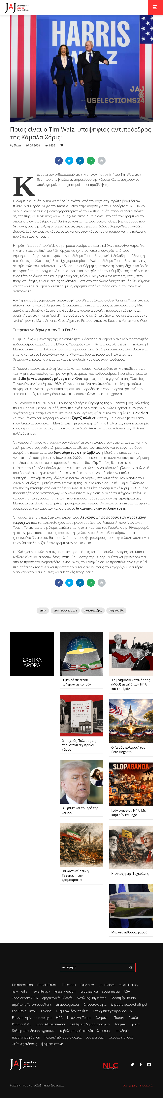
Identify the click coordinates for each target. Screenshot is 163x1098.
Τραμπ (135, 1024)
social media (111, 991)
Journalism (107, 985)
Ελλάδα (46, 1011)
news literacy (41, 991)
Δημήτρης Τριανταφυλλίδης (32, 1004)
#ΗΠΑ (43, 610)
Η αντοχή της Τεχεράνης (130, 873)
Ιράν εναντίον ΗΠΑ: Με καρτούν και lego (128, 812)
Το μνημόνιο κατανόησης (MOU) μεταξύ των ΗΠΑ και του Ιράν (130, 684)
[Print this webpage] (102, 161)
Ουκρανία (102, 1017)
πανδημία (123, 1031)
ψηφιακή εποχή (52, 1044)
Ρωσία (133, 1017)
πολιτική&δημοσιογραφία (63, 1037)
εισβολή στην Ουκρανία (76, 1031)
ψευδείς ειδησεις (121, 1037)
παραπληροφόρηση (26, 1037)
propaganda (89, 991)
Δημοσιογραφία (94, 1004)
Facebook (69, 985)
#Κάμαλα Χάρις (93, 610)
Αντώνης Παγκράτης (91, 998)
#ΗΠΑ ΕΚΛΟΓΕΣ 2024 (65, 610)
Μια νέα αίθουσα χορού (129, 932)
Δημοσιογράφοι (67, 1004)
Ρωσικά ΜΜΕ (21, 1024)
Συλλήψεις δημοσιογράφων (90, 1024)
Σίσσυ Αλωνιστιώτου (51, 1024)
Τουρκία (120, 1024)
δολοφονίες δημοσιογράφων (33, 1031)
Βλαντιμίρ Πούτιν (123, 998)
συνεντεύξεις (95, 1037)
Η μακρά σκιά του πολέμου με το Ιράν (76, 682)
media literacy (128, 985)
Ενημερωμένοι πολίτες (72, 1011)
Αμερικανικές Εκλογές (57, 998)
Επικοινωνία (146, 1085)
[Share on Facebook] (59, 161)
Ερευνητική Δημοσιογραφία (31, 1017)
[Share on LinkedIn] (80, 161)
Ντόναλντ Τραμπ (79, 1017)
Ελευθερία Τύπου (24, 1011)
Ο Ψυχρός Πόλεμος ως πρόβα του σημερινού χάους (79, 745)
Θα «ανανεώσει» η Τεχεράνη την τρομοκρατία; (75, 875)
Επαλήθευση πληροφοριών (112, 1011)
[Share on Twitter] (69, 161)
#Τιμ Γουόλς (116, 610)
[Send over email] (91, 161)
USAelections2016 (25, 998)
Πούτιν (119, 1017)
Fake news (87, 985)
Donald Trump (47, 985)
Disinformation (22, 985)
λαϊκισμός (104, 1031)
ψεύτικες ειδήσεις (24, 1044)
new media (19, 991)
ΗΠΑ (59, 1017)
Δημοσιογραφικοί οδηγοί (129, 1004)
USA (127, 991)
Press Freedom (65, 991)
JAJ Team (16, 145)
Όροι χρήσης (130, 1085)
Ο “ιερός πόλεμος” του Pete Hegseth (128, 749)
